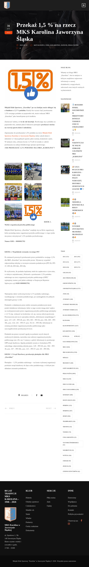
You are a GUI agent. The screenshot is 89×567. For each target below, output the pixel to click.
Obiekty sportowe (32, 502)
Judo (47, 45)
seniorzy (68, 395)
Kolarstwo (55, 45)
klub (66, 320)
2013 (77, 256)
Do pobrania (72, 506)
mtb (65, 357)
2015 (77, 262)
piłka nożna (69, 373)
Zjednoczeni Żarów (71, 471)
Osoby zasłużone (32, 526)
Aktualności (39, 45)
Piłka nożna (73, 45)
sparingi (67, 410)
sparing (67, 405)
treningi (67, 426)
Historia (29, 498)
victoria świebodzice (71, 444)
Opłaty (49, 506)
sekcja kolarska (71, 389)
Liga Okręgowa (70, 341)
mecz (66, 347)
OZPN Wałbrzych (70, 368)
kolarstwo (69, 331)
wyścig (67, 455)
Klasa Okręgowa (71, 315)
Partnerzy (29, 522)
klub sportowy (70, 325)
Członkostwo (30, 506)
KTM (77, 336)
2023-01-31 (23, 45)
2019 (77, 267)
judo (66, 294)
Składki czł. (30, 510)
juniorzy (68, 299)
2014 (66, 262)
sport (66, 416)
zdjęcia (67, 466)
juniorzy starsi (70, 309)
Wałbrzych (68, 450)
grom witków (69, 283)
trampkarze (69, 421)
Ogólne (64, 45)
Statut (28, 514)
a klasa (67, 272)
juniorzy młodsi (70, 304)
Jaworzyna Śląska (71, 288)
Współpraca (72, 502)
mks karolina (70, 352)
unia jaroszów (69, 437)
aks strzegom (69, 278)
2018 (66, 267)
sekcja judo (68, 384)
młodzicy (68, 363)
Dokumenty (30, 530)
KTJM (66, 336)
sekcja (67, 379)
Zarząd (67, 460)
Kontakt (71, 510)
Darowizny (72, 498)
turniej (67, 432)
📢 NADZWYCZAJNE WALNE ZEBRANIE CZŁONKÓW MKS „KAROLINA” (78, 148)
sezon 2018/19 (69, 400)
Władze (28, 518)
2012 (66, 256)
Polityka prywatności (75, 514)
